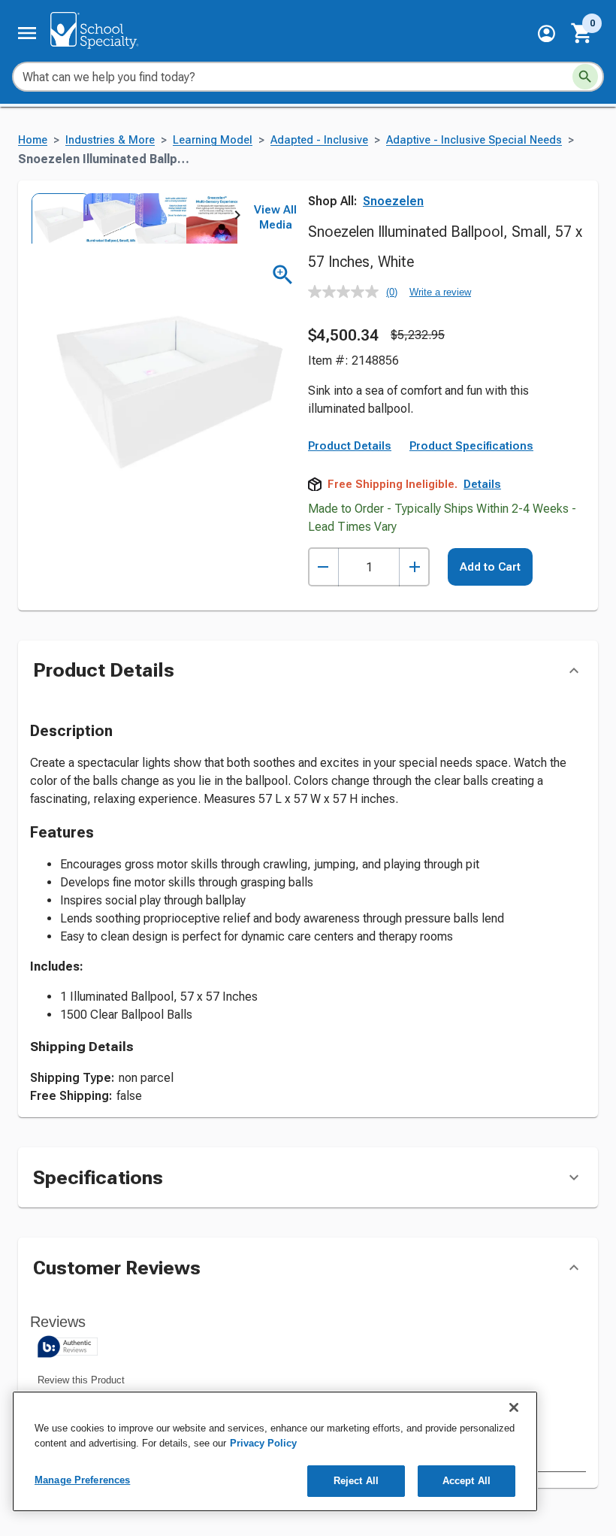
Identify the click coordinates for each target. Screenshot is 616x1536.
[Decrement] (323, 567)
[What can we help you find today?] (585, 76)
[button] (546, 33)
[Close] (513, 1407)
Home (32, 140)
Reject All (356, 1480)
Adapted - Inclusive (319, 140)
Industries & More (110, 140)
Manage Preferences (82, 1480)
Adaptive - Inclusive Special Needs (474, 140)
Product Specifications (471, 446)
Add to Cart (490, 567)
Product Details (349, 446)
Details (482, 484)
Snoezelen (393, 201)
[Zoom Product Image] (283, 275)
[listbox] (133, 218)
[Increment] (414, 567)
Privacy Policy (263, 1443)
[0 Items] (582, 33)
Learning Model (212, 140)
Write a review (440, 292)
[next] (237, 218)
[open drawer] (27, 33)
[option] (56, 218)
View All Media (275, 217)
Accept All (466, 1480)
